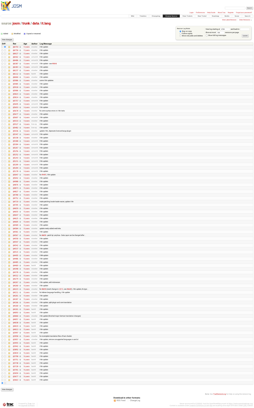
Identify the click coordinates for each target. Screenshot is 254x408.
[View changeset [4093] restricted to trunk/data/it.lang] (20, 313)
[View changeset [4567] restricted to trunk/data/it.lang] (20, 235)
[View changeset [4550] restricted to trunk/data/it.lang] (20, 239)
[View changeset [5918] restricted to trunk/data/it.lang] (20, 87)
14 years (26, 104)
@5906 (15, 90)
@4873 (15, 188)
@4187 (15, 299)
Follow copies (187, 33)
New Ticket (202, 16)
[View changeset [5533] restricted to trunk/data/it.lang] (20, 121)
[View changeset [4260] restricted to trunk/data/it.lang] (20, 286)
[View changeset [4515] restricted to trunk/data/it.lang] (20, 252)
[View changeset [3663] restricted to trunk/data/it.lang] (20, 380)
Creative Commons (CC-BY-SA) (200, 406)
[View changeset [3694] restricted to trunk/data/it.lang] (20, 373)
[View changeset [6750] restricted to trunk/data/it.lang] (20, 50)
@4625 (15, 218)
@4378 (15, 272)
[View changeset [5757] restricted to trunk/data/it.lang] (20, 101)
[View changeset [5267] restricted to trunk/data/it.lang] (20, 148)
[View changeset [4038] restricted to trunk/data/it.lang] (20, 323)
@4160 (15, 306)
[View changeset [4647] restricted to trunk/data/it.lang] (20, 215)
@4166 (15, 302)
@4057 (15, 319)
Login (192, 12)
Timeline (143, 16)
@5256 (15, 151)
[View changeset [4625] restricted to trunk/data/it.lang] (20, 218)
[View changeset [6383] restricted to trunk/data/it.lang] (20, 67)
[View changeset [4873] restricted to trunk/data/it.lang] (20, 188)
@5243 (15, 158)
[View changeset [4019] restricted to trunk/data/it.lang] (20, 326)
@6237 (15, 70)
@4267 (15, 282)
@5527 (15, 124)
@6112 (15, 74)
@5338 (15, 138)
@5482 (15, 128)
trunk (26, 23)
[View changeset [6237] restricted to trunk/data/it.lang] (20, 70)
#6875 (44, 235)
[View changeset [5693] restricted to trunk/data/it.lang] (20, 107)
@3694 (15, 373)
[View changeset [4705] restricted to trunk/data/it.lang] (20, 205)
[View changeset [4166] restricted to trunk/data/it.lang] (20, 302)
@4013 (15, 329)
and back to (235, 29)
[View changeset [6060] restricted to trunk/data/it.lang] (20, 77)
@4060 (15, 316)
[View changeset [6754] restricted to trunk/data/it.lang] (20, 47)
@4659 (15, 208)
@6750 (15, 50)
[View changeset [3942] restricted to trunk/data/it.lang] (20, 346)
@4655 (15, 212)
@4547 (15, 242)
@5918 (15, 87)
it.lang (46, 23)
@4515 (15, 252)
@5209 (15, 165)
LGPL (245, 406)
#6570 (44, 289)
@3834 (15, 353)
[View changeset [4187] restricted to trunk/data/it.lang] (20, 299)
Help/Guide (211, 12)
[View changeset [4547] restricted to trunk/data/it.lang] (20, 242)
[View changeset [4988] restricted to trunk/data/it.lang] (20, 181)
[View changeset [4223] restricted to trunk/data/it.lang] (20, 289)
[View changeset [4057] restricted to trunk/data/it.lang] (20, 319)
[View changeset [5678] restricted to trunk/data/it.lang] (20, 111)
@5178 (15, 171)
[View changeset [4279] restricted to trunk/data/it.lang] (20, 279)
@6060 (15, 77)
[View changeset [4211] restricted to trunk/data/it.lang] (20, 292)
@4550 (15, 239)
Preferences (200, 12)
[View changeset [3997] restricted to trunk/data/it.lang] (20, 333)
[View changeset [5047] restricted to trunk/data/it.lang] (20, 175)
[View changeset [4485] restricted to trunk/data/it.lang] (20, 262)
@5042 (15, 178)
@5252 (15, 154)
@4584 (15, 228)
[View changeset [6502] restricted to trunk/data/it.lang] (20, 57)
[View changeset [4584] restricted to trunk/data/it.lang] (20, 228)
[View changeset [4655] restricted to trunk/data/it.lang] (20, 212)
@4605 (15, 222)
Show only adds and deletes (192, 36)
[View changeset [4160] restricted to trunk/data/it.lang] (20, 306)
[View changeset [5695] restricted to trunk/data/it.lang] (20, 104)
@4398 (15, 269)
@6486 (15, 60)
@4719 (15, 202)
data (35, 23)
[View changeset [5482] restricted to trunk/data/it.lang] (20, 128)
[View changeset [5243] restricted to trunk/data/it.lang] (20, 158)
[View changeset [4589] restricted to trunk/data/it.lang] (20, 225)
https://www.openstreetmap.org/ (241, 404)
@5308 (15, 141)
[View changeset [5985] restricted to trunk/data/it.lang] (20, 84)
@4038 (15, 323)
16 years (26, 346)
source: (6, 23)
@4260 (15, 286)
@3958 (15, 336)
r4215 (61, 289)
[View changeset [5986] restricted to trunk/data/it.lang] (20, 80)
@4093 (15, 313)
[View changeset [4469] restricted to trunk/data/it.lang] (20, 265)
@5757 (15, 101)
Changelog (156, 16)
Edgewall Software (28, 406)
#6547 (69, 289)
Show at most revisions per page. (222, 32)
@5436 (15, 131)
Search (247, 16)
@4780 (15, 195)
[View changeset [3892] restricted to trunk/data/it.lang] (20, 349)
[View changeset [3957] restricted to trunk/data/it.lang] (20, 339)
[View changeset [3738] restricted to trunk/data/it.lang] (20, 363)
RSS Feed (121, 400)
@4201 (15, 296)
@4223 (15, 289)
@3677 (15, 376)
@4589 (15, 225)
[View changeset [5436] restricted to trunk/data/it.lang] (20, 131)
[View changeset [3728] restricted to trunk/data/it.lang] (20, 366)
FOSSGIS (199, 404)
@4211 (15, 292)
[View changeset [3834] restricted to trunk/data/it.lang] (20, 353)
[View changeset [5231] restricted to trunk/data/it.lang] (20, 161)
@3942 (15, 346)
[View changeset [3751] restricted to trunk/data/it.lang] (20, 360)
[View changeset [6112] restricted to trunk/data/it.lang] (20, 74)
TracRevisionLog (219, 394)
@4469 (15, 265)
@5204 (15, 168)
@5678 (15, 111)
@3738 (15, 363)
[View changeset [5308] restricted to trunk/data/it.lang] (20, 141)
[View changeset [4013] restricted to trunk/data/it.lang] (20, 329)
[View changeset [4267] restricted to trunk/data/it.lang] (20, 282)
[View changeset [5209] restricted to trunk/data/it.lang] (20, 165)
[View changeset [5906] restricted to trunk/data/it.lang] (20, 90)
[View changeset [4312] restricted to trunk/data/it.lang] (20, 276)
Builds (227, 16)
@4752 (15, 198)
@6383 (15, 67)
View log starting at (213, 29)
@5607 (15, 117)
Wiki (132, 16)
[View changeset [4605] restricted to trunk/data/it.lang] (20, 222)
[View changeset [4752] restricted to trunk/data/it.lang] (20, 198)
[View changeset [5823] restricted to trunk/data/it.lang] (20, 94)
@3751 (15, 360)
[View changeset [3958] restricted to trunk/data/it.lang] (20, 336)
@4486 (15, 259)
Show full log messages (217, 35)
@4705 (15, 205)
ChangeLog (135, 400)
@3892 (15, 349)
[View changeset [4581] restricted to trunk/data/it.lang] (20, 232)
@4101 (15, 309)
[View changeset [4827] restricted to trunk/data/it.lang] (20, 191)
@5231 (15, 161)
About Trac (222, 12)
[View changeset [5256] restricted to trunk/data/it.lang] (20, 151)
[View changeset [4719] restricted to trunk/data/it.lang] (20, 202)
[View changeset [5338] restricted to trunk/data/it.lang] (20, 138)
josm (16, 23)
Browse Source (171, 16)
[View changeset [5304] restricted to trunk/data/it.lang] (20, 144)
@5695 (15, 104)
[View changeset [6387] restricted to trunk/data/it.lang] (20, 64)
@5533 (15, 121)
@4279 (15, 279)
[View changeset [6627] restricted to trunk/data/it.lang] (20, 53)
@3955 (15, 343)
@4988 (15, 181)
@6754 (15, 47)
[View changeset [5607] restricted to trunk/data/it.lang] (20, 117)
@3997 (15, 333)
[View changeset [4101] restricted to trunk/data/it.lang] (20, 309)
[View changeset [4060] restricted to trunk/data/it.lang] (20, 316)
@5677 (15, 114)
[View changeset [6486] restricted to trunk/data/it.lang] (20, 60)
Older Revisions (244, 20)
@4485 (15, 262)
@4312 (15, 276)
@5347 (15, 134)
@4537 (15, 249)
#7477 (44, 175)
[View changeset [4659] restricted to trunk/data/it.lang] (20, 208)
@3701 (15, 370)
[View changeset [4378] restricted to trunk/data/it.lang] (20, 272)
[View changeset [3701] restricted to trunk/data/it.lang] (20, 370)
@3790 (15, 356)
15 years (26, 181)
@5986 (15, 80)
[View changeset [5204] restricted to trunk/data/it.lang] (20, 168)
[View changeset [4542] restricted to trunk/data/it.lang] (20, 245)
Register (231, 12)
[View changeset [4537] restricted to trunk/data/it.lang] (20, 249)
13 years (26, 47)
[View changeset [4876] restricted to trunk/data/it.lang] (20, 185)
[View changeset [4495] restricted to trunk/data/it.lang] (20, 255)
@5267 (15, 148)
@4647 (15, 215)
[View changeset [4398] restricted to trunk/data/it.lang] (20, 269)
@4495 (15, 255)
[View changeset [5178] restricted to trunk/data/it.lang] (20, 171)
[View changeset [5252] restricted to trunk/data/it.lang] (20, 154)
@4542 (15, 245)
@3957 (15, 339)
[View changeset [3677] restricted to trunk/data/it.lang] (20, 376)
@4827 (15, 191)
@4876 (15, 185)
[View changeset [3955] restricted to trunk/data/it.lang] (20, 343)
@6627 (15, 53)
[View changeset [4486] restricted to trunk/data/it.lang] (20, 259)
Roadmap (215, 16)
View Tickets (187, 16)
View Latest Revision (229, 20)
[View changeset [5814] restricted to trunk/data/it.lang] (20, 97)
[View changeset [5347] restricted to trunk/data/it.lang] (20, 134)
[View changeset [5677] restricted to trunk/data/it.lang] (20, 114)
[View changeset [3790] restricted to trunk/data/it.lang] (20, 356)
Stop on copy (187, 31)
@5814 (15, 97)
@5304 (15, 144)
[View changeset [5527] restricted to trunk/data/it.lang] (20, 124)
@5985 (15, 84)
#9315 (54, 64)
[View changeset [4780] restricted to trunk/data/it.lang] (20, 195)
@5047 (15, 175)
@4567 (15, 235)
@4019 (15, 326)
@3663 (15, 380)
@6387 (15, 64)
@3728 (15, 366)
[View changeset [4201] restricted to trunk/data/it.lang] (20, 296)
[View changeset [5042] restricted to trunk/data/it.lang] (20, 178)
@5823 (15, 94)
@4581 (15, 232)
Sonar (237, 16)
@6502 (15, 57)
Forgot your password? (244, 12)
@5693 (15, 107)
